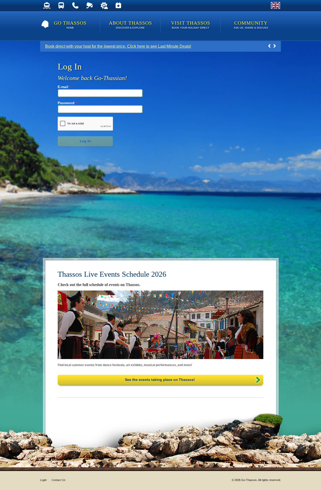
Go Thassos (70, 24)
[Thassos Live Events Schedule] (118, 5)
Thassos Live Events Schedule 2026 (112, 274)
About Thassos (130, 24)
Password (67, 103)
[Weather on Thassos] (104, 5)
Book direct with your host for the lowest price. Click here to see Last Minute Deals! (118, 46)
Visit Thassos (190, 24)
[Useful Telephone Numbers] (75, 5)
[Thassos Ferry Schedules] (46, 5)
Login (43, 479)
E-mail (64, 87)
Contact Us (58, 479)
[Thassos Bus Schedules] (61, 5)
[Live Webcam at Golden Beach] (89, 5)
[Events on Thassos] (160, 325)
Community (251, 24)
